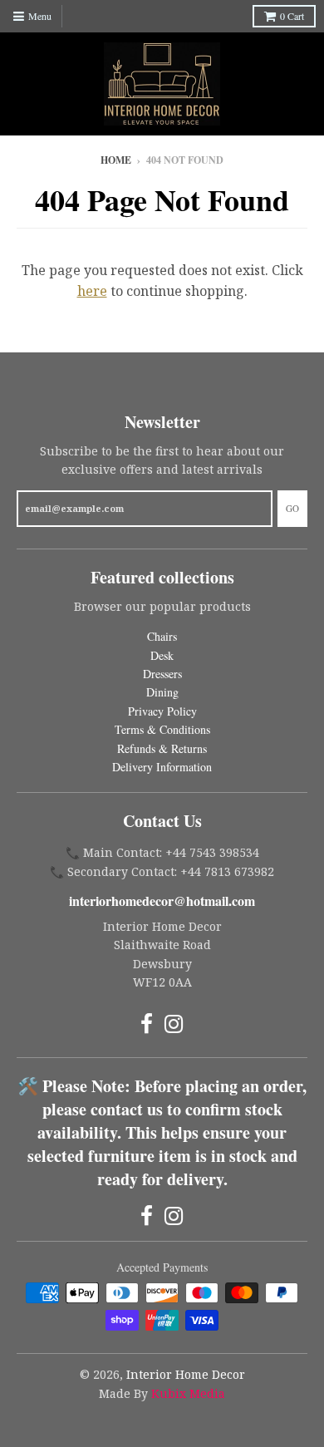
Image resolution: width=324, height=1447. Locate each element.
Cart (292, 15)
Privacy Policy (162, 711)
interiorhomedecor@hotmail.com (162, 900)
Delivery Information (162, 767)
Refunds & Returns (162, 748)
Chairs (162, 636)
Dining (162, 692)
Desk (162, 655)
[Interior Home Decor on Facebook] (146, 1023)
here (92, 291)
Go (292, 508)
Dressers (162, 674)
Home (116, 160)
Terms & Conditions (162, 729)
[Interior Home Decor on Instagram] (174, 1023)
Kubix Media (188, 1393)
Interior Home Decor (185, 1374)
